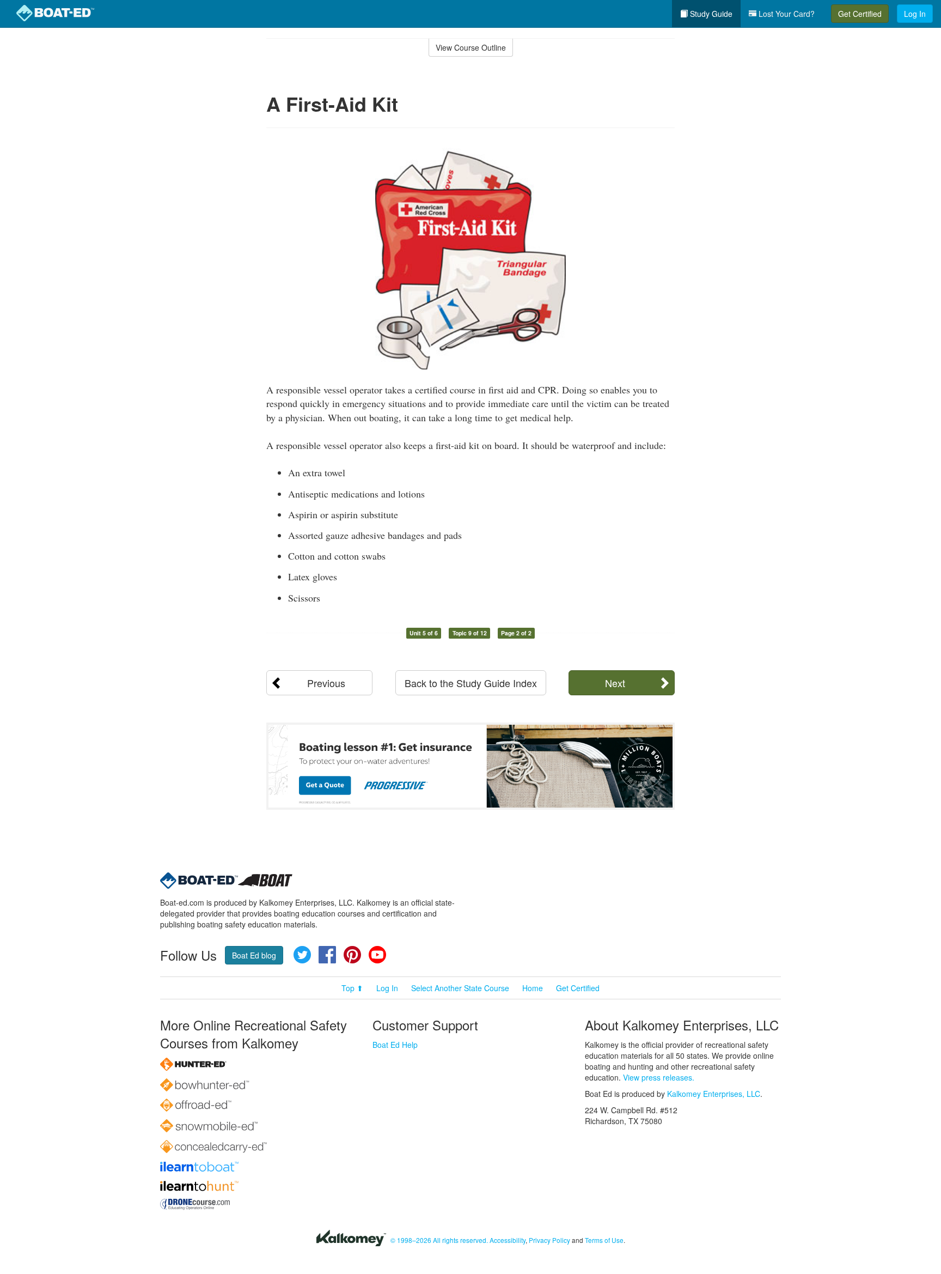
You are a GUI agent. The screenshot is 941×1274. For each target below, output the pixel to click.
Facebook (327, 954)
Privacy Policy (549, 1240)
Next (615, 683)
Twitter (302, 954)
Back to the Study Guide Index (471, 683)
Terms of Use (604, 1240)
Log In (915, 13)
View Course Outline (471, 47)
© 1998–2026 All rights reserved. (439, 1240)
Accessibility (508, 1240)
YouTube (377, 954)
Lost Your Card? (785, 13)
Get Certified (860, 13)
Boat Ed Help (395, 1044)
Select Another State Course (460, 987)
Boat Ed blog (254, 955)
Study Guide (710, 13)
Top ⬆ (352, 987)
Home (532, 987)
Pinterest (352, 954)
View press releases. (658, 1077)
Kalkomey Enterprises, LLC (713, 1093)
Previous (326, 683)
